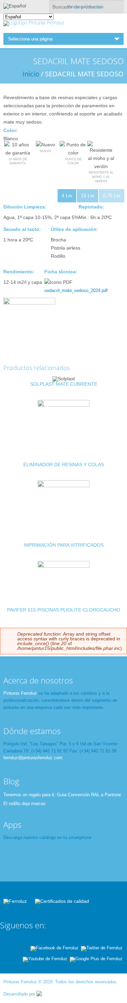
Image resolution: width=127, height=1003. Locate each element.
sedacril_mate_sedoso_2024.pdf (76, 290)
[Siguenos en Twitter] (102, 947)
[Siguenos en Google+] (96, 958)
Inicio (30, 73)
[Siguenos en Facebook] (54, 947)
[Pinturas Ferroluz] (33, 22)
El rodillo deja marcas (24, 803)
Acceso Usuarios (86, 6)
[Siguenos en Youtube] (45, 958)
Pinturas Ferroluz (20, 693)
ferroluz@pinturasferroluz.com (32, 757)
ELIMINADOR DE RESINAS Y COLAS (63, 464)
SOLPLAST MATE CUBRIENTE (63, 384)
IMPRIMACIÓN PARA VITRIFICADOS (64, 545)
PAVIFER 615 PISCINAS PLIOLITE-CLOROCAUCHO (63, 610)
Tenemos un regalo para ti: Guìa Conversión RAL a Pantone (62, 794)
